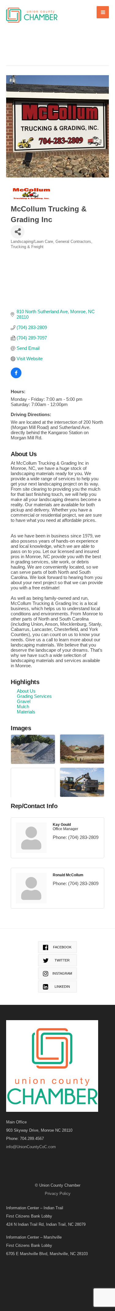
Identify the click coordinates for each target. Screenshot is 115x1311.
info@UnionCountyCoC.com (31, 1146)
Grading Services (34, 696)
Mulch (23, 706)
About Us (26, 691)
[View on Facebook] (16, 376)
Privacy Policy (58, 1193)
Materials (26, 711)
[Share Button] (18, 232)
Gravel (23, 701)
